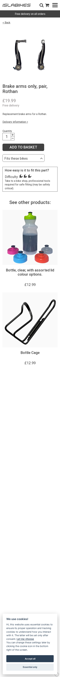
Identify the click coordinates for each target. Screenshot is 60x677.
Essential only (30, 667)
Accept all (30, 658)
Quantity (7, 131)
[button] (42, 5)
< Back (6, 22)
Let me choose (25, 639)
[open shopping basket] (47, 5)
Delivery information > (15, 121)
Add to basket (23, 147)
